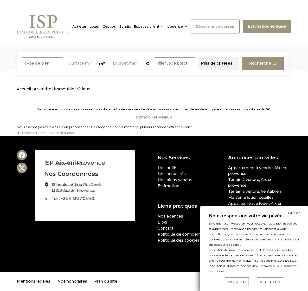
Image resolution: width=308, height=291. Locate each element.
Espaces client (146, 26)
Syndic (125, 26)
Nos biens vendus (175, 180)
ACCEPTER (270, 281)
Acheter (79, 26)
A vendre (42, 89)
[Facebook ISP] (22, 155)
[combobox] (42, 63)
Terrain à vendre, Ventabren (254, 191)
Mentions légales (33, 281)
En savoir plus (269, 266)
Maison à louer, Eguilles (251, 197)
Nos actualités (172, 174)
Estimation (168, 186)
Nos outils (167, 167)
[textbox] (42, 62)
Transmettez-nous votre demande (48, 133)
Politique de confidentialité (184, 234)
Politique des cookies (179, 240)
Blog (162, 222)
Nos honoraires (72, 281)
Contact (165, 228)
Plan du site (105, 281)
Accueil (24, 89)
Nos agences (170, 216)
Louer (95, 26)
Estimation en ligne (267, 26)
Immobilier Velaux (154, 117)
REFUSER (237, 281)
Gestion (109, 26)
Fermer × (294, 212)
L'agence (175, 26)
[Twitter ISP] (22, 168)
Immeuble (64, 89)
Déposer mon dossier (215, 26)
